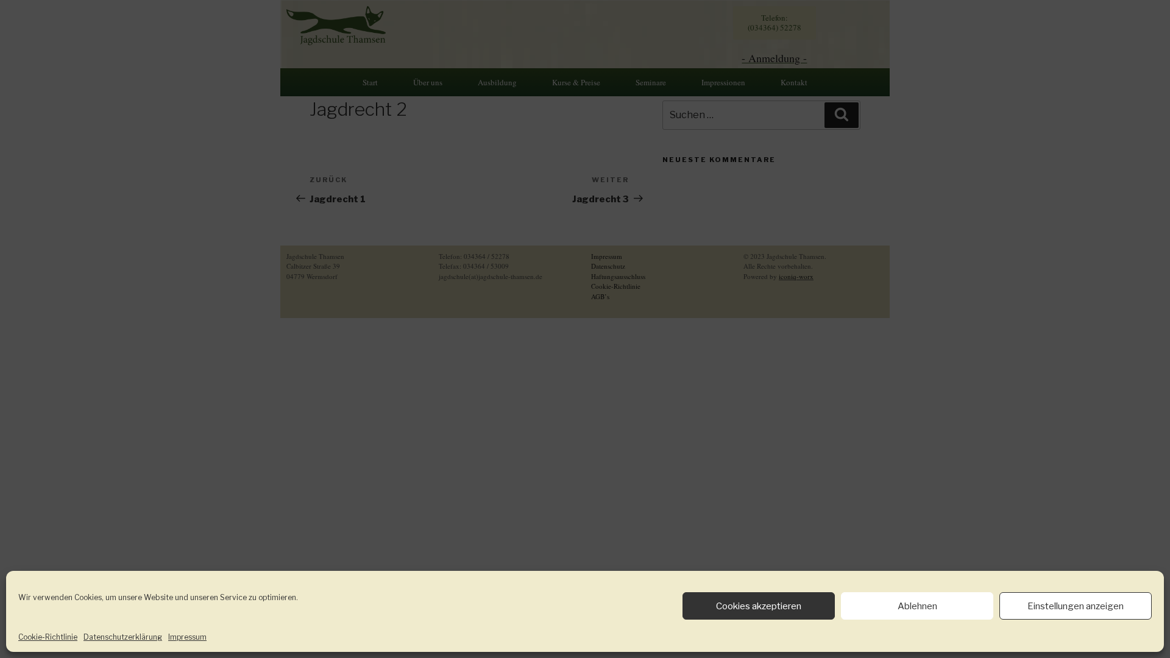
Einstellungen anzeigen (1075, 606)
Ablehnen (917, 606)
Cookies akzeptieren (758, 606)
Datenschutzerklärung (122, 637)
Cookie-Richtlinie (47, 637)
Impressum (187, 637)
